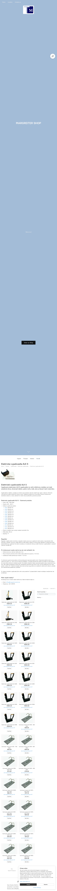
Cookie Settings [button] (37, 887)
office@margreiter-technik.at (13, 582)
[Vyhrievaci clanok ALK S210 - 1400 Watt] (27, 783)
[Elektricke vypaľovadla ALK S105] (9, 595)
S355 (6, 516)
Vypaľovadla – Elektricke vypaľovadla (19, 466)
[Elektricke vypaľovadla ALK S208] (27, 636)
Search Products (12, 870)
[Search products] (52, 56)
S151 (6, 525)
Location (10, 2)
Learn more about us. (25, 881)
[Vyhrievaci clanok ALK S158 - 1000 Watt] (9, 761)
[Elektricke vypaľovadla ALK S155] (9, 615)
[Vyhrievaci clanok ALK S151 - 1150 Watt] (9, 739)
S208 (6, 519)
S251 (6, 528)
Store (3, 2)
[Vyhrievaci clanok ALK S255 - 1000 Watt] (27, 805)
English (19, 458)
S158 (6, 518)
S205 (6, 511)
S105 (6, 507)
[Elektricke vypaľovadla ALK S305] (9, 697)
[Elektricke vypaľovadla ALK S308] (27, 697)
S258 (6, 521)
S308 (6, 523)
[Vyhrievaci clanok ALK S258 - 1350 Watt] (9, 827)
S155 (6, 509)
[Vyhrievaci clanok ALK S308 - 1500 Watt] (9, 848)
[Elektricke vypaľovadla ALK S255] (9, 677)
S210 (6, 526)
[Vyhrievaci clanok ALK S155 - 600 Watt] (27, 739)
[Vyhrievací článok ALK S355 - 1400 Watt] (27, 848)
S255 (6, 512)
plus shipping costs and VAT (9, 605)
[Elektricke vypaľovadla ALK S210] (9, 656)
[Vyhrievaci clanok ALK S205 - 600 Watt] (27, 761)
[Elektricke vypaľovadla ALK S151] (27, 595)
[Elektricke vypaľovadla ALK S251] (27, 656)
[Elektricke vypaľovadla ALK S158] (27, 615)
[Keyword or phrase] (38, 594)
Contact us (18, 2)
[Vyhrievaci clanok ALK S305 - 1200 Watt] (27, 827)
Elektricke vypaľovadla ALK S (37, 466)
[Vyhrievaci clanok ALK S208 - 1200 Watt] (9, 783)
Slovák (38, 458)
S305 (6, 514)
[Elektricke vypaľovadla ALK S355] (9, 718)
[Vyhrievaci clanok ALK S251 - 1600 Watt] (9, 805)
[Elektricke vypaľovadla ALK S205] (9, 636)
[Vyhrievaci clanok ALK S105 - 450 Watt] (27, 718)
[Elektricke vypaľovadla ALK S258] (27, 677)
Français (25, 458)
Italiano (32, 458)
